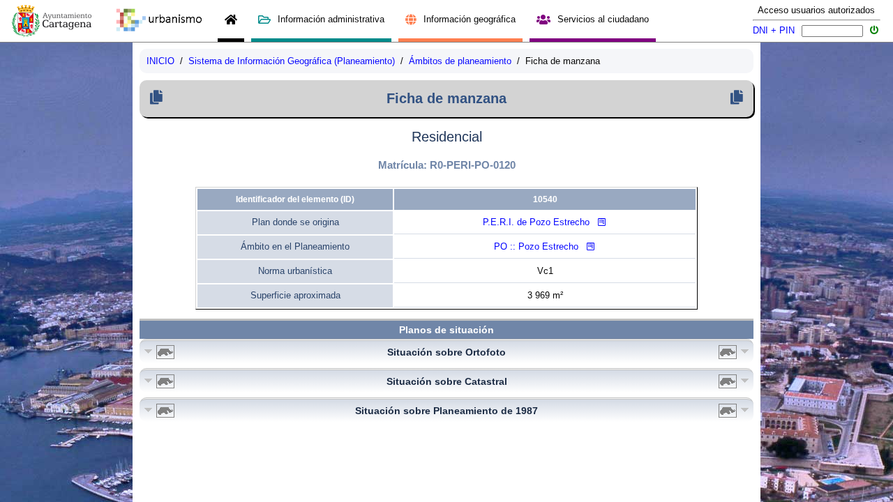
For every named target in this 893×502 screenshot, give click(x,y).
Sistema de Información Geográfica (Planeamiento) (291, 61)
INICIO (160, 61)
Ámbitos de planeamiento (460, 61)
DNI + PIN (774, 30)
